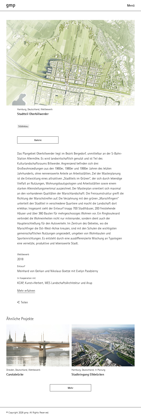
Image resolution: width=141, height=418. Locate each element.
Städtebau (23, 126)
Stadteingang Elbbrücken (88, 374)
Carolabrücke (15, 374)
